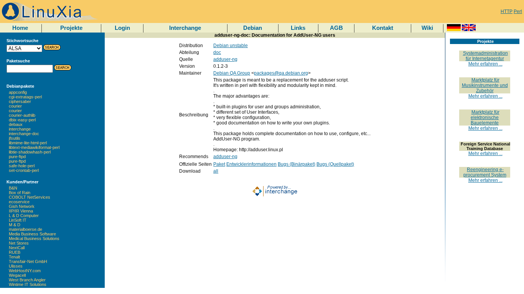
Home (20, 27)
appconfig (18, 92)
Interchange (185, 27)
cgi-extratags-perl (25, 97)
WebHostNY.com (25, 270)
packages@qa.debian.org (281, 73)
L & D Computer (24, 215)
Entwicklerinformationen (251, 164)
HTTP (506, 11)
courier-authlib (22, 115)
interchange (20, 129)
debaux (16, 124)
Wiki (427, 27)
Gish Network (22, 206)
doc (217, 52)
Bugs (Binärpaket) (296, 164)
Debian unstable (230, 45)
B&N (13, 188)
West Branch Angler (27, 280)
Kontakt (382, 27)
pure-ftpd (17, 156)
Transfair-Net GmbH (28, 261)
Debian (252, 27)
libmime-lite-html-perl (28, 142)
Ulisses (16, 266)
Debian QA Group (231, 73)
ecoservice (19, 201)
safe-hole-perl (22, 165)
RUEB (14, 252)
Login (122, 27)
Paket (219, 164)
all (215, 171)
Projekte (71, 27)
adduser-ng (225, 59)
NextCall (17, 247)
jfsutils (14, 138)
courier (15, 106)
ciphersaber (20, 101)
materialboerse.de (25, 229)
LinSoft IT (17, 220)
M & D (14, 224)
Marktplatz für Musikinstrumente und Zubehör (485, 85)
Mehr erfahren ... (485, 64)
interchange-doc (24, 133)
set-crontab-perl (24, 170)
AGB (336, 27)
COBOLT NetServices (29, 197)
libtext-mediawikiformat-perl (34, 147)
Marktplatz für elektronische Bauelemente (485, 117)
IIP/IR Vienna (21, 211)
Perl (518, 11)
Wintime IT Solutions (27, 284)
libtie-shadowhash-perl (30, 152)
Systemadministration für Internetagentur (485, 56)
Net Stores (19, 243)
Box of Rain (19, 192)
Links (298, 27)
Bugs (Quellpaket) (335, 164)
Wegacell (17, 275)
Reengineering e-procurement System (484, 172)
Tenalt (14, 257)
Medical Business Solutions (34, 238)
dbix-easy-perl (22, 120)
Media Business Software (32, 234)
